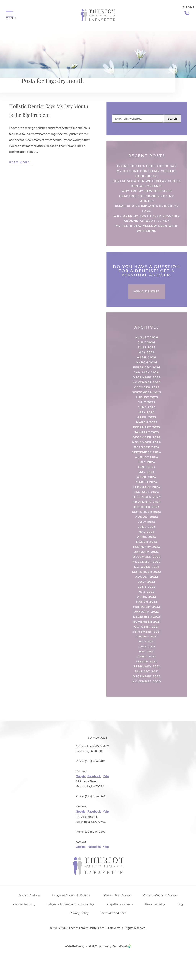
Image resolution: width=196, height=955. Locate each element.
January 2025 (146, 432)
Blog (179, 904)
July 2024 (146, 462)
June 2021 (146, 646)
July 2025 (146, 402)
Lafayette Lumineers (119, 904)
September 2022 (146, 571)
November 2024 (146, 442)
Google (81, 776)
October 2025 (146, 387)
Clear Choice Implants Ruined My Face (147, 208)
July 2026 (146, 342)
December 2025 (147, 377)
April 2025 (146, 417)
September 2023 (146, 512)
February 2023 (146, 547)
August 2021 (147, 636)
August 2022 (146, 576)
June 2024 (147, 467)
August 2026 (146, 337)
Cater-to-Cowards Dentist (160, 895)
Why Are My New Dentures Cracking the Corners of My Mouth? (146, 196)
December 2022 (147, 557)
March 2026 (146, 362)
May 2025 (147, 412)
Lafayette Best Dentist (117, 895)
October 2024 (147, 447)
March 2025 (146, 422)
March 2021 (146, 661)
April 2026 (146, 357)
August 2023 (146, 517)
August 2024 (146, 457)
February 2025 (146, 427)
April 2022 (146, 596)
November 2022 (146, 561)
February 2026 (146, 367)
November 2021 (147, 621)
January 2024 (146, 492)
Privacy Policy (79, 913)
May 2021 (146, 651)
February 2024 (146, 487)
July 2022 (146, 581)
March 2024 (147, 482)
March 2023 (146, 542)
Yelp (106, 776)
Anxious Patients (29, 895)
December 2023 (147, 497)
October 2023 (146, 507)
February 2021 (146, 666)
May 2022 (147, 591)
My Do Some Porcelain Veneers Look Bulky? (146, 173)
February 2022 (146, 606)
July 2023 (146, 522)
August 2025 (146, 397)
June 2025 (147, 407)
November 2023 (146, 502)
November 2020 (146, 681)
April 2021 (146, 656)
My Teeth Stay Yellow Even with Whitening (146, 228)
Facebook (94, 776)
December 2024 (146, 437)
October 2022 (146, 566)
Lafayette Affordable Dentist (71, 895)
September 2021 (146, 631)
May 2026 (147, 352)
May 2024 (146, 472)
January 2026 (146, 372)
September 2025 (146, 392)
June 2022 (147, 586)
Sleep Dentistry (154, 904)
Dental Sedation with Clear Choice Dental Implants (147, 183)
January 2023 (146, 552)
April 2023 (146, 537)
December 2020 (147, 676)
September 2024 (146, 452)
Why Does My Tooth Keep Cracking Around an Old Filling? (147, 218)
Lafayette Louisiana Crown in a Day (70, 904)
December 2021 (146, 616)
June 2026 (147, 347)
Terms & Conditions (113, 913)
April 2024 (146, 477)
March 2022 (146, 601)
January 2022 (146, 611)
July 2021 (146, 641)
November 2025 (146, 382)
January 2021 (147, 671)
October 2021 (146, 626)
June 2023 (147, 527)
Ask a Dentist (146, 291)
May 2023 (147, 532)
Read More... (21, 162)
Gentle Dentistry (24, 904)
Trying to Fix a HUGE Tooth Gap (147, 166)
